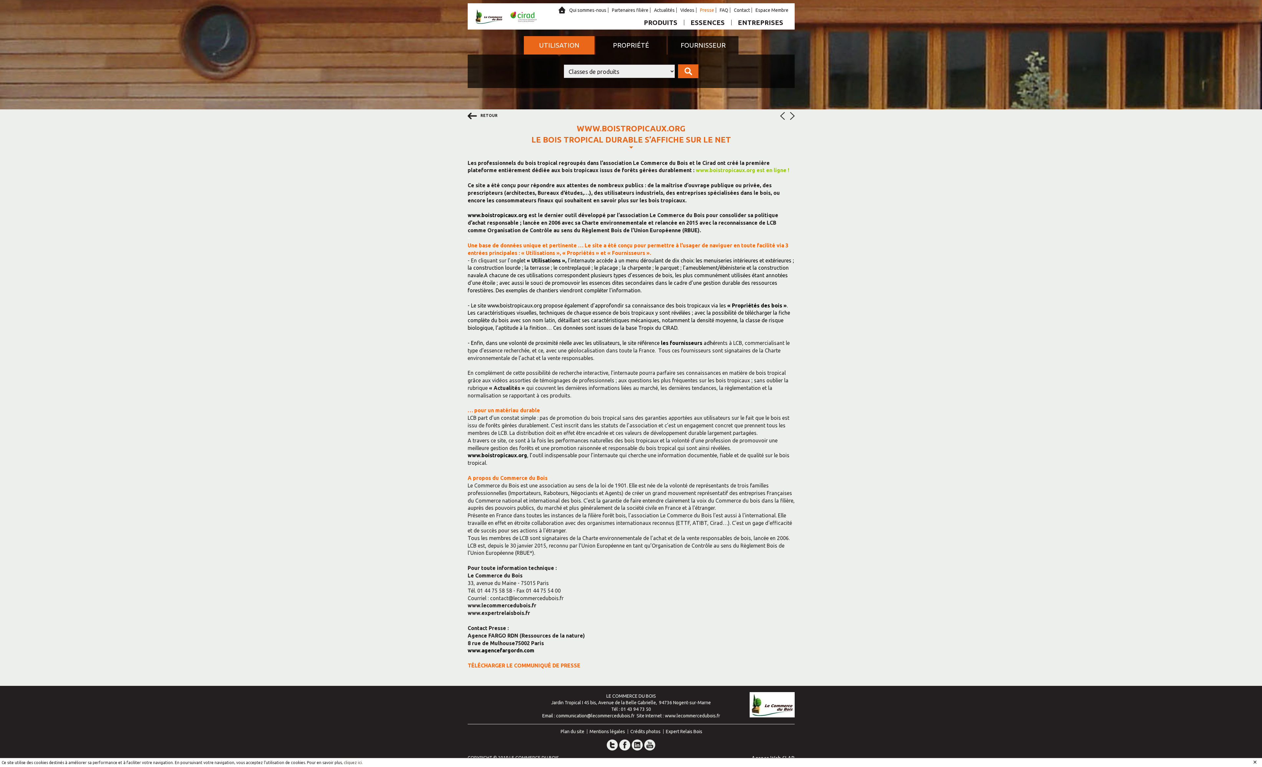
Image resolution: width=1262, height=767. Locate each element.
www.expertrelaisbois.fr (499, 613)
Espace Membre (772, 10)
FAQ (724, 10)
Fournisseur (703, 45)
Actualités (664, 10)
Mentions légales (607, 731)
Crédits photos (645, 731)
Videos (687, 10)
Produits (660, 22)
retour (488, 115)
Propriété (631, 45)
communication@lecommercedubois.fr (595, 715)
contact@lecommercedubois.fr (527, 598)
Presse (707, 10)
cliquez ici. (353, 762)
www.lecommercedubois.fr (502, 605)
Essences (707, 22)
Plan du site (572, 731)
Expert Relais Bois (684, 731)
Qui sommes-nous (587, 10)
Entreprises (760, 22)
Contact (742, 10)
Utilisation (559, 45)
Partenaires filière (630, 10)
